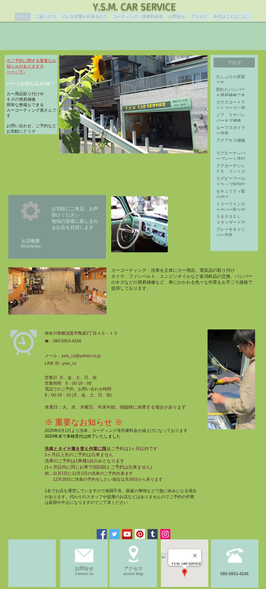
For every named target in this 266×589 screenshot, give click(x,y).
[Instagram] (165, 534)
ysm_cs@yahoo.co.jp (81, 356)
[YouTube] (127, 534)
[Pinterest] (140, 534)
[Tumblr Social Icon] (153, 534)
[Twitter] (114, 534)
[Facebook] (102, 534)
